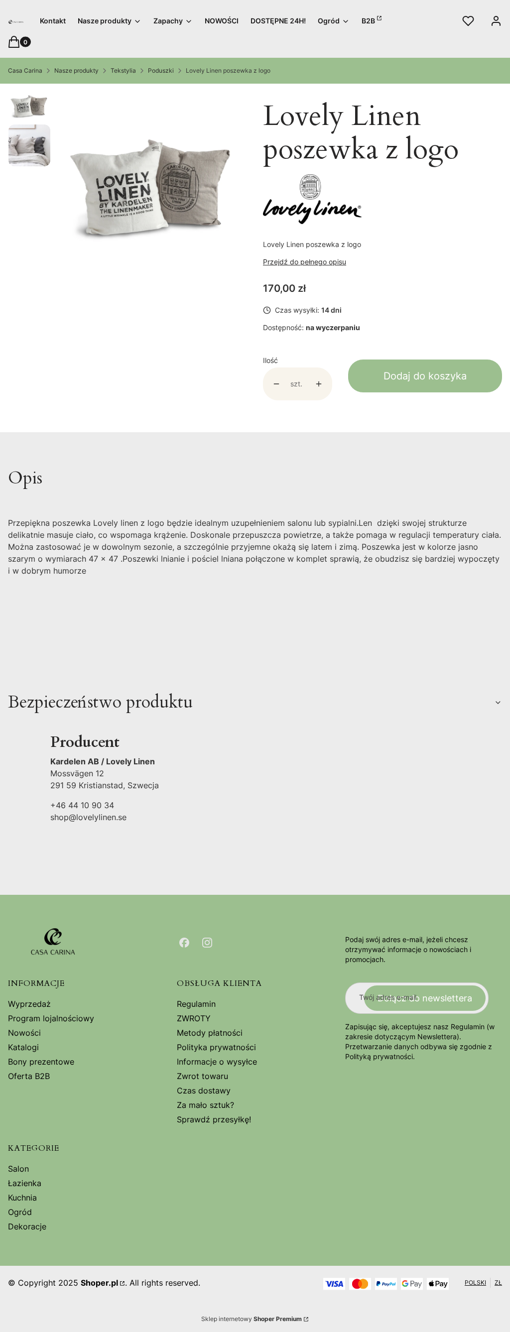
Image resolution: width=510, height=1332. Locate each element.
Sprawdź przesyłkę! (214, 1119)
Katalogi (23, 1047)
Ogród (20, 1212)
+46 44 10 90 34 (82, 805)
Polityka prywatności (216, 1047)
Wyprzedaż (29, 1004)
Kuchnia (22, 1198)
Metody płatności (210, 1033)
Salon (18, 1169)
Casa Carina (25, 70)
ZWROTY (194, 1018)
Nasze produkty (76, 70)
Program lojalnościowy (51, 1018)
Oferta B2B (29, 1076)
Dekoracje (27, 1226)
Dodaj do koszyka (425, 376)
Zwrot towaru (202, 1076)
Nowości (24, 1033)
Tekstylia (123, 70)
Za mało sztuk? (205, 1105)
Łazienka (24, 1183)
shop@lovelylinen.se (88, 817)
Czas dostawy (204, 1090)
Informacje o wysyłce (217, 1062)
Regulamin (196, 1004)
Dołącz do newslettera (425, 998)
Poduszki (161, 70)
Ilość (270, 360)
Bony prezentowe (41, 1062)
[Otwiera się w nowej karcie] (184, 942)
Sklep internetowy (251, 1319)
